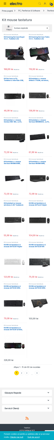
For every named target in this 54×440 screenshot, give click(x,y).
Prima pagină (7, 11)
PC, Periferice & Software (29, 11)
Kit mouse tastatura (11, 34)
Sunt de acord (34, 437)
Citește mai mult (16, 437)
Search (39, 3)
